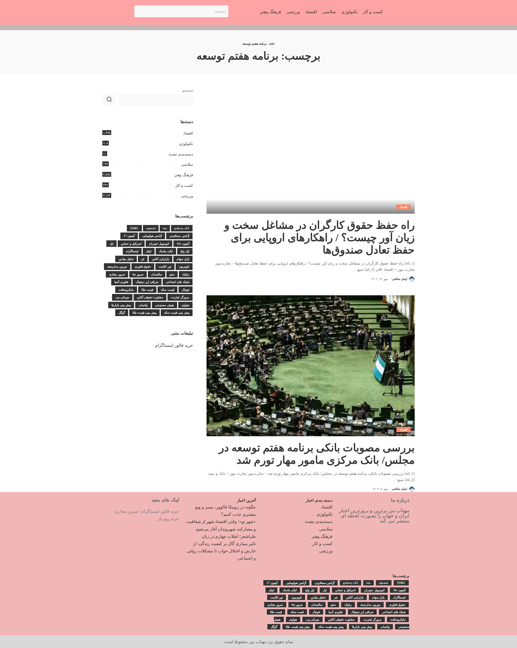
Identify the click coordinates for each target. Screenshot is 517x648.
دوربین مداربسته (117, 266)
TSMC (134, 228)
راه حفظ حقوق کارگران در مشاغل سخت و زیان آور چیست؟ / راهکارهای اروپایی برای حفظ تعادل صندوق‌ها (319, 237)
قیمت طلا (147, 289)
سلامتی (187, 164)
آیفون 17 (129, 235)
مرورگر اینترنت (180, 297)
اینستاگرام (132, 251)
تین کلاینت (165, 266)
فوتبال (185, 289)
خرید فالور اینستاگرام (174, 345)
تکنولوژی (186, 144)
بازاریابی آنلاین (160, 259)
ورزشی (187, 196)
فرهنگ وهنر (183, 175)
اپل (111, 243)
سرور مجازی (117, 274)
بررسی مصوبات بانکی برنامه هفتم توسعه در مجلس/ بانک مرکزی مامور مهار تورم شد (317, 454)
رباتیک (185, 274)
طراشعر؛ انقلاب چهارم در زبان (228, 536)
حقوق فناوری (143, 266)
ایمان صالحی (399, 278)
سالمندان (156, 274)
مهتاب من (258, 641)
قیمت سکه (167, 289)
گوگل (121, 312)
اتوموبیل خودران (159, 243)
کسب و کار (184, 185)
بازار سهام (183, 259)
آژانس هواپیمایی (152, 235)
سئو (172, 274)
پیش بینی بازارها (121, 305)
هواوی (185, 305)
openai (150, 228)
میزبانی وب (122, 297)
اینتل (148, 251)
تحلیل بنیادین (126, 259)
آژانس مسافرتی (179, 235)
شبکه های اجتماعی (177, 281)
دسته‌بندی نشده (181, 154)
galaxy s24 (181, 228)
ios (165, 228)
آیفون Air (183, 243)
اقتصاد (403, 207)
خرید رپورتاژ (168, 518)
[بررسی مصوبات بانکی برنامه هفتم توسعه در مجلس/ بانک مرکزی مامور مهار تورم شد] (311, 365)
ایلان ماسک (166, 251)
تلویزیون (184, 266)
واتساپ (143, 305)
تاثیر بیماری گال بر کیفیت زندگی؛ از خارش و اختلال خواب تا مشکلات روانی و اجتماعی (221, 550)
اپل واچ (184, 251)
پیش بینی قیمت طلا (144, 312)
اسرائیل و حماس (131, 243)
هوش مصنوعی (164, 305)
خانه (272, 44)
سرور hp (138, 274)
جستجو (187, 90)
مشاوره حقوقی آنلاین (150, 297)
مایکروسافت (126, 289)
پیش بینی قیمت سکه (176, 312)
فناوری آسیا (121, 281)
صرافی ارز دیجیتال (147, 281)
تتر (142, 259)
